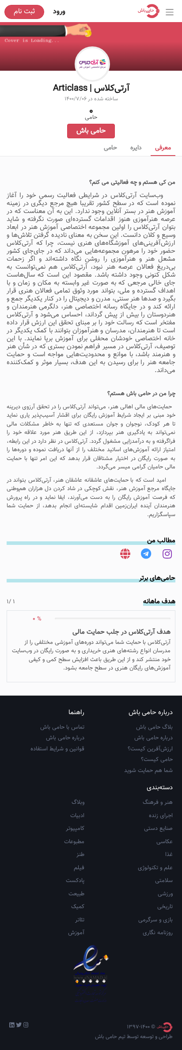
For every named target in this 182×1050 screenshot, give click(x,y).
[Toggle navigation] (170, 12)
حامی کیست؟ (157, 759)
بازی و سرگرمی (155, 920)
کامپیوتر (75, 828)
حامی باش (91, 131)
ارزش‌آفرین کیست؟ (150, 749)
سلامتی (164, 880)
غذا (169, 854)
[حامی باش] (151, 11)
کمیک (77, 906)
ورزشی (165, 894)
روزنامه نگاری (158, 932)
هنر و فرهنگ (158, 802)
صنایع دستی (158, 828)
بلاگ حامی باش (154, 727)
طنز (80, 854)
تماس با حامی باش (62, 727)
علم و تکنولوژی (155, 868)
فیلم (79, 868)
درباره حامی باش (153, 738)
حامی (110, 148)
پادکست (75, 880)
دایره (136, 148)
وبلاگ (78, 802)
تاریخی (165, 906)
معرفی (163, 148)
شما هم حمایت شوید (148, 770)
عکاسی (164, 841)
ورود (59, 11)
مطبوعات (74, 841)
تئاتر (79, 920)
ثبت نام (24, 11)
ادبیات (77, 815)
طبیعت (76, 894)
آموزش (76, 932)
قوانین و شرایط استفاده (57, 749)
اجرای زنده (161, 815)
